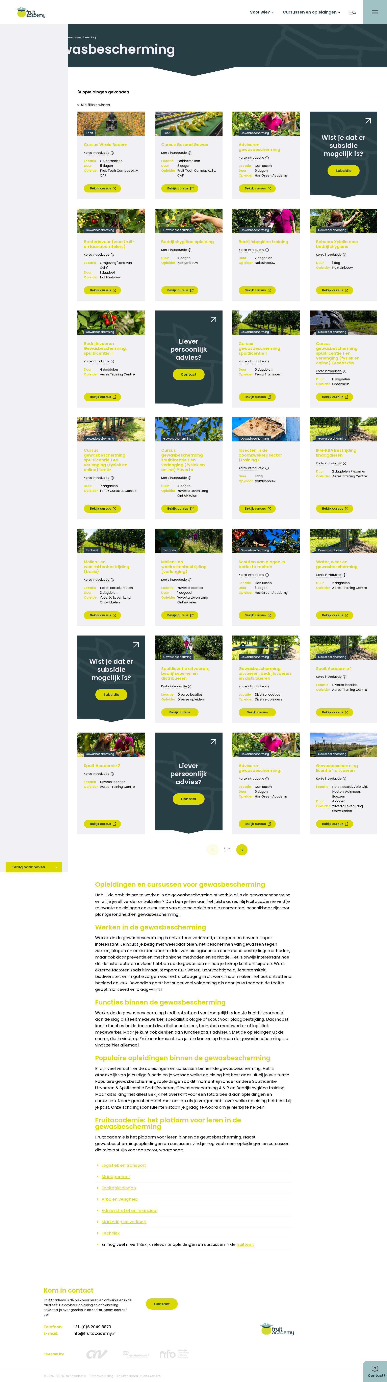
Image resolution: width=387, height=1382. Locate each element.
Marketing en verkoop (124, 1222)
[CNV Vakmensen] (96, 1354)
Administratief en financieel (129, 1210)
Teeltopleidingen (119, 1188)
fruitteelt (245, 1244)
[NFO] (174, 1354)
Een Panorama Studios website (139, 1376)
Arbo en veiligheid (120, 1199)
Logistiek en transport (124, 1165)
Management (116, 1176)
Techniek (111, 1233)
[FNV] (135, 1354)
